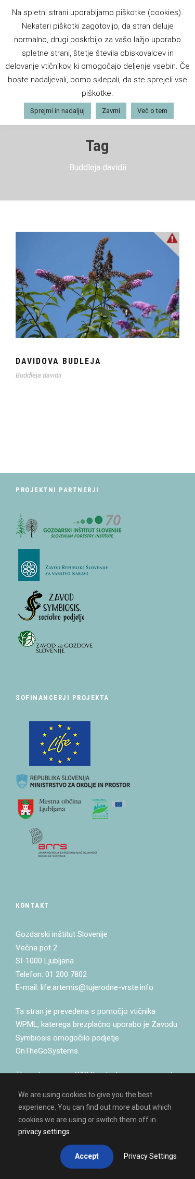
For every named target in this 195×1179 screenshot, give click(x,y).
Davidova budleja (58, 361)
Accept (87, 1156)
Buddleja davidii (38, 375)
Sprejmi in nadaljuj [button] (57, 111)
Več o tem (152, 111)
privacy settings (44, 1131)
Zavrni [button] (111, 111)
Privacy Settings (150, 1156)
